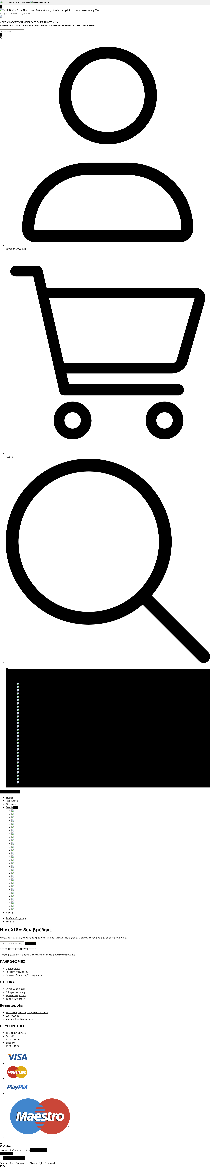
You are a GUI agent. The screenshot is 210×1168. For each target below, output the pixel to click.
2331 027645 (12, 1015)
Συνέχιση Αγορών (14, 1158)
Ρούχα (15, 670)
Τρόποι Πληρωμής (16, 995)
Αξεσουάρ (17, 677)
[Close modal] (1, 1143)
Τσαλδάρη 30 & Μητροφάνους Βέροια (27, 1012)
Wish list (10, 921)
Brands (15, 680)
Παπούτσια (17, 674)
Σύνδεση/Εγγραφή (16, 918)
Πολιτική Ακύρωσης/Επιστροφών (24, 975)
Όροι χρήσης (13, 968)
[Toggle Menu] (7, 668)
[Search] (1, 35)
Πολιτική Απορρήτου (17, 971)
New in (15, 785)
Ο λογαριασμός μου (17, 992)
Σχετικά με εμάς (15, 988)
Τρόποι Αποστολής (16, 998)
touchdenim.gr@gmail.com (19, 1019)
